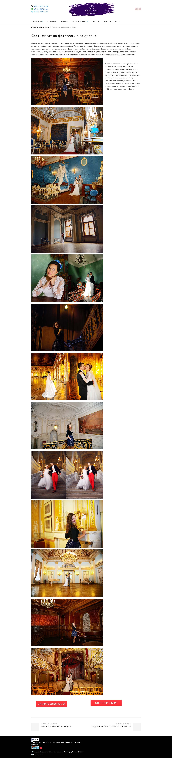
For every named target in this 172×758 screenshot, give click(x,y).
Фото (41, 748)
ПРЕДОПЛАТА (96, 21)
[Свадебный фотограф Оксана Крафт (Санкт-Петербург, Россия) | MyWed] (57, 752)
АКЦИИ (117, 21)
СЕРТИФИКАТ (64, 21)
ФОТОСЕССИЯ (37, 21)
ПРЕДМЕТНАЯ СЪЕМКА (79, 21)
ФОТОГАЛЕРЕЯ (51, 21)
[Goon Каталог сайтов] (35, 739)
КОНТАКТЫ (107, 21)
